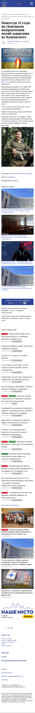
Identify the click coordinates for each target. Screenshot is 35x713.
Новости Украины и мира (9, 640)
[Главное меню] (32, 3)
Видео (3, 644)
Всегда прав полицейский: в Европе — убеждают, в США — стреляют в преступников (15, 310)
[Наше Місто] (4, 3)
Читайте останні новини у (18, 301)
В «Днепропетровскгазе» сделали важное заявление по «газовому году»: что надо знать (16, 318)
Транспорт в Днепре (7, 642)
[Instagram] (17, 3)
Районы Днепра (6, 646)
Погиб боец (11, 177)
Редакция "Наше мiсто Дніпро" (18, 41)
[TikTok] (22, 3)
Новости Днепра (8, 14)
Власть (14, 403)
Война (17, 173)
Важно (11, 173)
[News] (19, 3)
